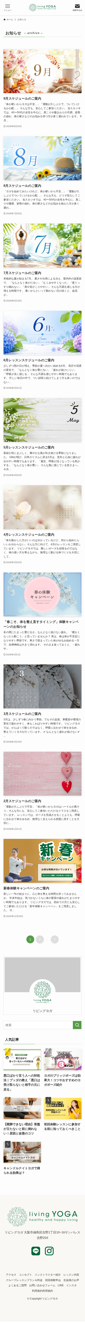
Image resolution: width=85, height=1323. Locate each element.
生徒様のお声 (71, 1280)
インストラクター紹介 (48, 1274)
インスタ (71, 1285)
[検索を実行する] (77, 1025)
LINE (61, 1285)
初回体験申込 (53, 1280)
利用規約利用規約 (42, 1290)
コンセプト (25, 1274)
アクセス (11, 1274)
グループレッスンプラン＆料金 (24, 1280)
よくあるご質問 (17, 1285)
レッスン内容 (71, 1274)
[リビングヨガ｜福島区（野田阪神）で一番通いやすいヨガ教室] (42, 7)
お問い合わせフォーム (42, 1285)
